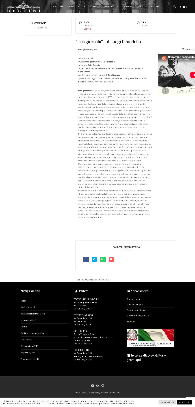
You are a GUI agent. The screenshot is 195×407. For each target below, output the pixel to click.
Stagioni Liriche (134, 299)
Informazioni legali (28, 320)
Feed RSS (114, 393)
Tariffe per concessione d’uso (33, 333)
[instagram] (187, 7)
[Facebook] (180, 7)
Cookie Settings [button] (167, 402)
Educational (41, 28)
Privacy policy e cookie (30, 359)
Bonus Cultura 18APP (30, 346)
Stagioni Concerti (135, 304)
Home (23, 301)
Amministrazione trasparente (33, 313)
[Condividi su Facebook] (86, 259)
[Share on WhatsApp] (103, 259)
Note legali (81, 393)
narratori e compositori (95, 280)
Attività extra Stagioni (136, 310)
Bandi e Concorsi (28, 307)
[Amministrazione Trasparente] (150, 338)
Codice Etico (26, 339)
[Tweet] (94, 259)
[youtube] (184, 7)
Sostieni (24, 326)
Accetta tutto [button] (184, 402)
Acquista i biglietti (28, 352)
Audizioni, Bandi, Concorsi (138, 315)
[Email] (111, 259)
